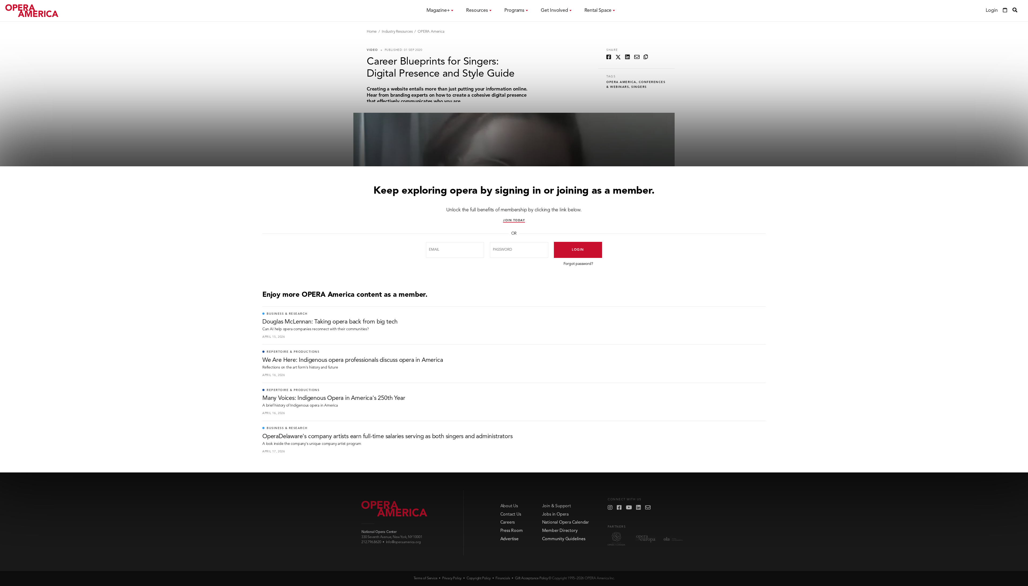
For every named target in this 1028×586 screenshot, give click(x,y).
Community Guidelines (563, 539)
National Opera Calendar (565, 522)
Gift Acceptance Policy (531, 578)
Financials (503, 578)
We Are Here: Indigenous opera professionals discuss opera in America (352, 360)
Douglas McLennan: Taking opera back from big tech (330, 322)
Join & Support (556, 506)
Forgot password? (578, 264)
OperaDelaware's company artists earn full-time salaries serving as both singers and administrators (387, 436)
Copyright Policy (479, 578)
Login (578, 249)
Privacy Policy (452, 578)
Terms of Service (425, 578)
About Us (509, 506)
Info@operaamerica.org (403, 542)
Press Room (511, 531)
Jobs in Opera (555, 514)
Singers (639, 87)
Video (372, 50)
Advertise (509, 539)
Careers (507, 522)
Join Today (514, 220)
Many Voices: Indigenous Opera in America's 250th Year (333, 398)
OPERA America (431, 31)
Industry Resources (397, 31)
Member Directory (560, 531)
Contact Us (510, 514)
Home (372, 31)
